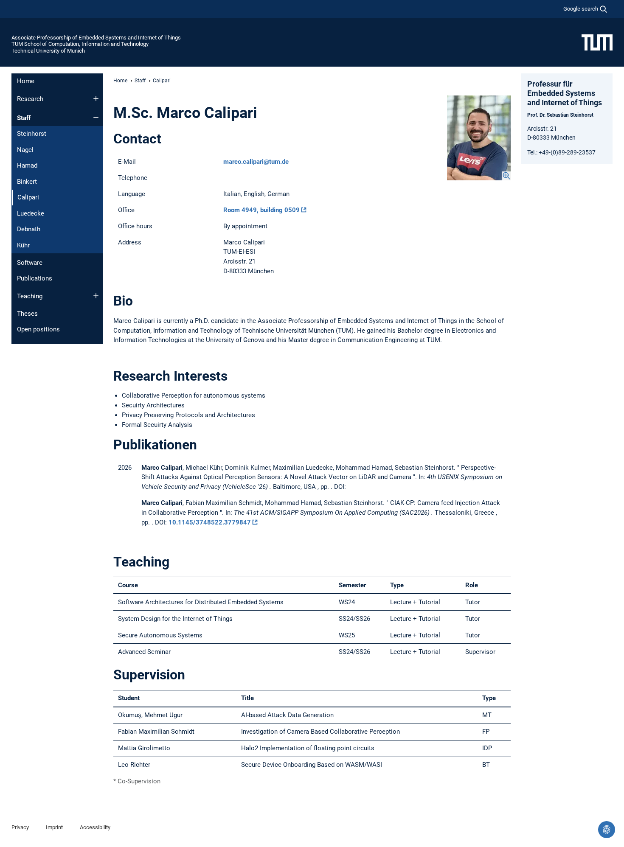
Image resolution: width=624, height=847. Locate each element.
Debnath (28, 229)
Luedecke (30, 213)
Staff (24, 118)
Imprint (54, 827)
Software (29, 262)
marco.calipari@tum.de (256, 161)
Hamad (27, 165)
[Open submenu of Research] (96, 98)
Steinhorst (31, 133)
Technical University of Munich (48, 51)
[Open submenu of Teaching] (96, 296)
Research (30, 99)
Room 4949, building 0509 (261, 210)
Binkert (27, 181)
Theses (27, 313)
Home (25, 81)
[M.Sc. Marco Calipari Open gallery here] (479, 137)
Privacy (20, 827)
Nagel (25, 150)
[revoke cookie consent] (606, 829)
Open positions (38, 329)
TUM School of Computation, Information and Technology (80, 44)
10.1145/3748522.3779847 (210, 522)
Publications (34, 278)
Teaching (29, 296)
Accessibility (95, 827)
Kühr (23, 245)
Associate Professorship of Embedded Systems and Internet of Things (96, 37)
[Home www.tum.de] (597, 42)
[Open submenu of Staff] (96, 117)
